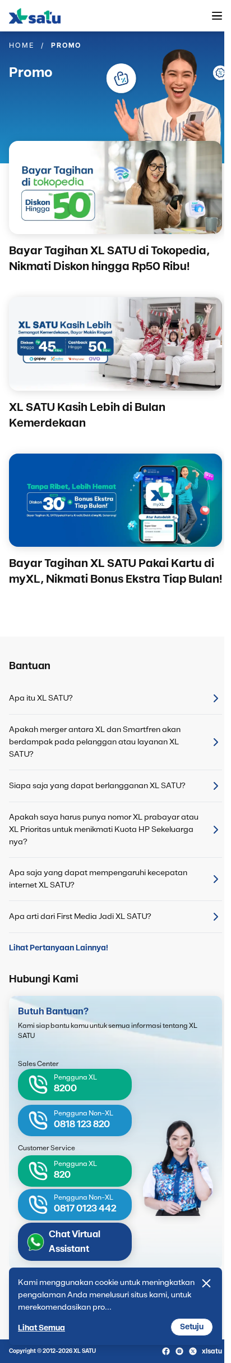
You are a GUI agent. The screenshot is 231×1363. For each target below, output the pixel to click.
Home (21, 45)
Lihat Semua (41, 1328)
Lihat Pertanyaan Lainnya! (58, 948)
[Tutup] (206, 1283)
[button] (217, 16)
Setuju (192, 1327)
